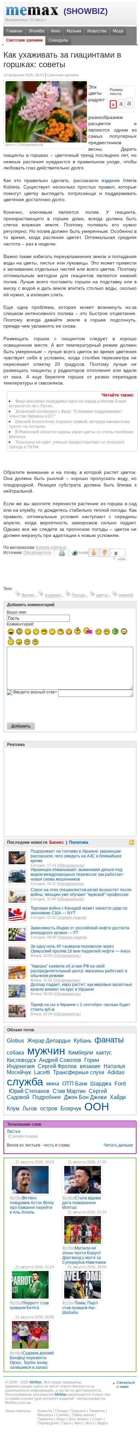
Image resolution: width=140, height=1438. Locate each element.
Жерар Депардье (49, 1041)
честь (48, 1145)
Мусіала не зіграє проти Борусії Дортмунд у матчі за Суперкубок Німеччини (84, 1255)
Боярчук (70, 1108)
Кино (55, 31)
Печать (62, 556)
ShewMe (79, 553)
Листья (13, 1131)
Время (28, 595)
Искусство (97, 31)
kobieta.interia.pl (51, 547)
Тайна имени (83, 1415)
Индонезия (21, 1066)
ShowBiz (37, 31)
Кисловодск (21, 1060)
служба (25, 1082)
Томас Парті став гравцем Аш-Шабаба (80, 1308)
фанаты (109, 1039)
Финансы (45, 1415)
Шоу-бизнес (78, 1419)
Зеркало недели (72, 917)
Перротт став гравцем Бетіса (29, 1305)
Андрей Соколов (60, 1060)
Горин (91, 1060)
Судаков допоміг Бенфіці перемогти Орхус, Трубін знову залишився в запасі (32, 1360)
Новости (44, 1411)
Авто (78, 1423)
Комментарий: (20, 624)
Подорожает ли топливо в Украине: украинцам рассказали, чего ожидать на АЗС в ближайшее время (76, 856)
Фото (90, 1423)
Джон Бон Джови (85, 1097)
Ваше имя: (17, 612)
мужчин (46, 1051)
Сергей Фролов (57, 1066)
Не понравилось (106, 553)
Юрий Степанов (29, 1091)
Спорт (97, 1419)
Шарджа (100, 1084)
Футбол (16, 1198)
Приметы (97, 1411)
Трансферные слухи (78, 1072)
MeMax (36, 1382)
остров (48, 1108)
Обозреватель (37, 552)
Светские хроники (24, 40)
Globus (15, 1041)
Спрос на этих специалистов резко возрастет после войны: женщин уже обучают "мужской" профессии (81, 892)
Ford (120, 1084)
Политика (78, 842)
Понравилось (94, 553)
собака (15, 1052)
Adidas (115, 1072)
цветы (102, 595)
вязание (90, 1066)
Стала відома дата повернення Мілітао (81, 1203)
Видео (102, 1423)
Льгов (29, 1108)
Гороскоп (78, 1411)
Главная (14, 31)
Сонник (62, 1415)
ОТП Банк (74, 1084)
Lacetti (42, 1072)
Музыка (74, 31)
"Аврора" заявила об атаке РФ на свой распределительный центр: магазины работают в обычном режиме (79, 971)
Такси (66, 1423)
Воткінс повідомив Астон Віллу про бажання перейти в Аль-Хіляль (32, 1205)
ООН (96, 1106)
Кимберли (80, 1052)
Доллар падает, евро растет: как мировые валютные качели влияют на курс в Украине (81, 987)
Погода (79, 595)
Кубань (82, 1041)
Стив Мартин (69, 1091)
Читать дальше (118, 1145)
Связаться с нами (126, 1384)
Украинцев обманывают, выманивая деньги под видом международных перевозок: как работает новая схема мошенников (77, 874)
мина (52, 1084)
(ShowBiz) (86, 11)
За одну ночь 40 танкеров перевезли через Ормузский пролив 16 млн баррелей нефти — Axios (80, 949)
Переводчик (47, 1423)
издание (111, 180)
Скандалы (58, 40)
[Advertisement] (58, 774)
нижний (126, 595)
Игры (60, 1419)
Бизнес (56, 842)
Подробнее (46, 1097)
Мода (118, 31)
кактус (104, 1052)
